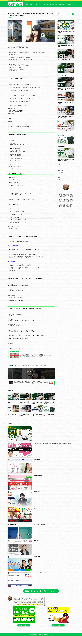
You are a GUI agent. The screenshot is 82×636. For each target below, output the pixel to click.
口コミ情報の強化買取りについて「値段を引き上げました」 (32, 354)
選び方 (45, 365)
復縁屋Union (11, 261)
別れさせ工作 (25, 365)
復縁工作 (33, 365)
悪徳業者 (37, 365)
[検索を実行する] (73, 14)
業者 (59, 179)
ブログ (10, 17)
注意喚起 (41, 365)
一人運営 (15, 365)
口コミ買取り (61, 175)
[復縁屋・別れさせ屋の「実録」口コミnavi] (15, 4)
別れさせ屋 (19, 365)
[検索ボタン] (73, 4)
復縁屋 (29, 365)
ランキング (61, 170)
